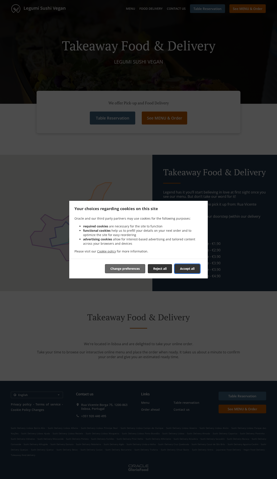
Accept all (187, 269)
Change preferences (125, 269)
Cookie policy (106, 251)
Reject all (160, 269)
